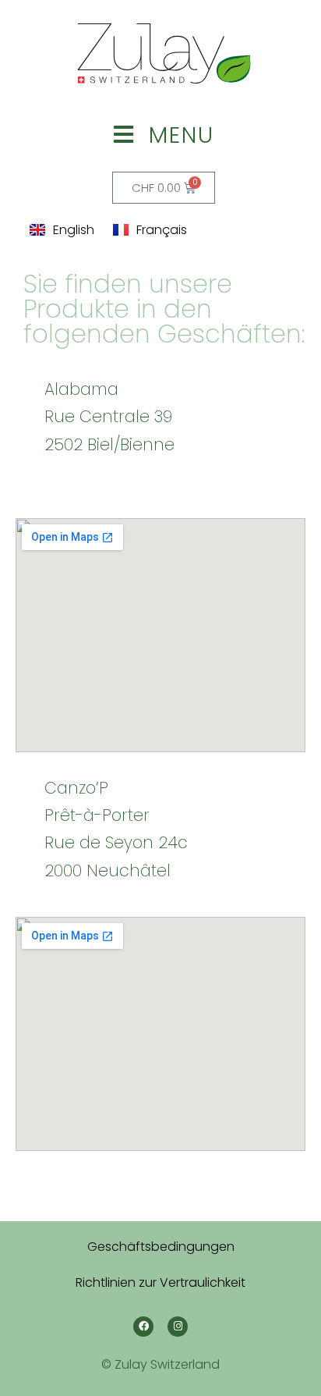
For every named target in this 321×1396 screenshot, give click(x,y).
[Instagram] (178, 1326)
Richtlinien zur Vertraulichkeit (160, 1282)
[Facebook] (143, 1326)
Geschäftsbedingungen (161, 1247)
